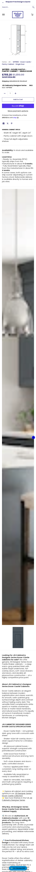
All (9, 62)
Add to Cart (18, 99)
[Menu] (3, 14)
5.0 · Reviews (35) (19, 868)
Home (4, 62)
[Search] (33, 7)
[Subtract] (4, 93)
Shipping (5, 81)
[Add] (15, 93)
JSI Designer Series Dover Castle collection (17, 794)
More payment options (18, 111)
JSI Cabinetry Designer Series (14, 85)
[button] (32, 14)
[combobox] (16, 7)
